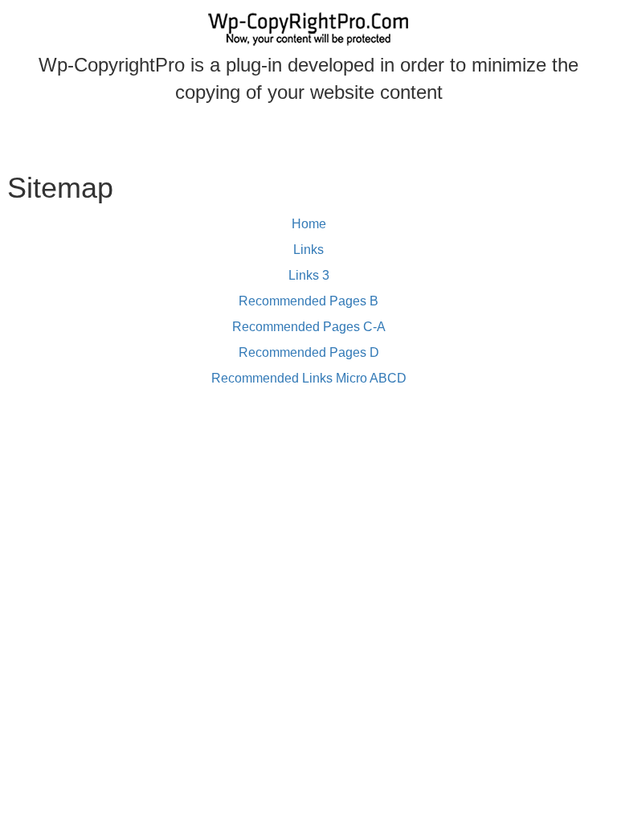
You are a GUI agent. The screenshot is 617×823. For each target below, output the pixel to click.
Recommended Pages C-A (309, 327)
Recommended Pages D (309, 352)
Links (308, 249)
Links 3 (308, 275)
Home (309, 224)
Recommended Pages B (308, 301)
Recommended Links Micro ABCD (309, 378)
